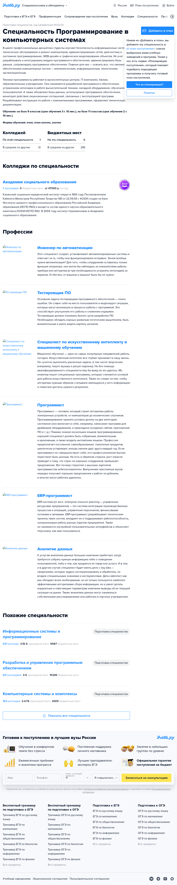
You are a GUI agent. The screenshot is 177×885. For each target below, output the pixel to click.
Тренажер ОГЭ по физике (64, 859)
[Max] (172, 879)
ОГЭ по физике (147, 838)
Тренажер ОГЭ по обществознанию (59, 836)
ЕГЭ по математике (105, 816)
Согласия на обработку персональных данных (106, 789)
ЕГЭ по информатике (106, 833)
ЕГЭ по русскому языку (108, 811)
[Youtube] (165, 879)
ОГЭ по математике (150, 816)
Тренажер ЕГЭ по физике (19, 859)
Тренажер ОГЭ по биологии (65, 844)
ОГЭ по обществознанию (154, 822)
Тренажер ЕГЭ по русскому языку (20, 817)
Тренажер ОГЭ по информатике (59, 851)
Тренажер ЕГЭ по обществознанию (14, 836)
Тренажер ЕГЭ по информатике (14, 851)
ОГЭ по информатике (151, 833)
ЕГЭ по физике (102, 838)
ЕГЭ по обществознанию (108, 822)
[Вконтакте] (151, 879)
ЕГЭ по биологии (103, 827)
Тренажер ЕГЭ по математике (14, 827)
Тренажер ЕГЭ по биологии (20, 844)
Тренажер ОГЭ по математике (59, 827)
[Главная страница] (11, 5)
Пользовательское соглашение (89, 879)
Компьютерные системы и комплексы (40, 693)
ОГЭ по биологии (149, 827)
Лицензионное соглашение (50, 879)
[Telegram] (158, 879)
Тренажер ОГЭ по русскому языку (65, 817)
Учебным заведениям (17, 879)
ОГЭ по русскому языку (153, 811)
